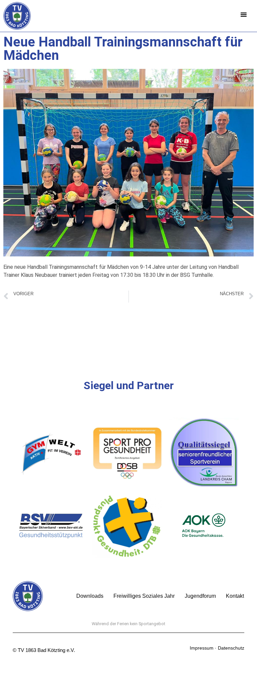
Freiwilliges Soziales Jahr (144, 596)
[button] (244, 14)
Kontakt (235, 596)
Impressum (201, 648)
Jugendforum (200, 596)
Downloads (89, 596)
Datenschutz (231, 648)
